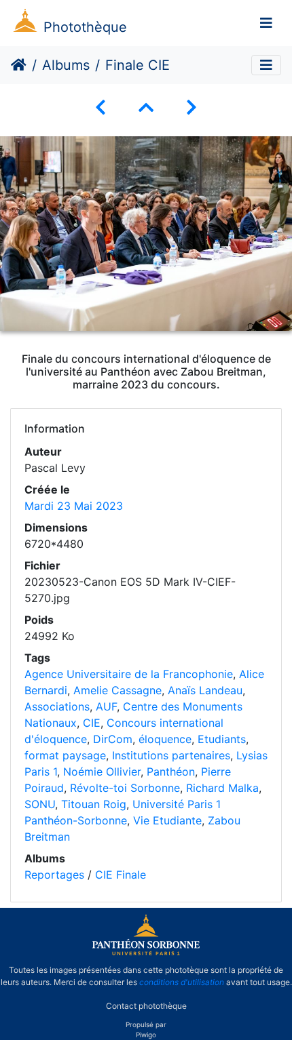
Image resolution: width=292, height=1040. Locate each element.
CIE (92, 722)
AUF (106, 706)
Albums (66, 65)
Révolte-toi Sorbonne (125, 788)
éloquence (165, 739)
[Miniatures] (146, 107)
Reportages (54, 874)
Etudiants (222, 739)
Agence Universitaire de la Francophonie (128, 674)
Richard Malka (222, 788)
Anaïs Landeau (205, 690)
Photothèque (85, 27)
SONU (39, 804)
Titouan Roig (93, 804)
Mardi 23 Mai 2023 (73, 506)
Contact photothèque (146, 1005)
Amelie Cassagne (117, 690)
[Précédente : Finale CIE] (100, 107)
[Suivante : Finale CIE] (191, 107)
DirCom (112, 739)
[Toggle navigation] (266, 23)
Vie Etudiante (167, 820)
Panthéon (171, 771)
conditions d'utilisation (181, 982)
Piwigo (146, 1035)
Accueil (18, 65)
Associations (57, 706)
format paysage (65, 755)
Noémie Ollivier (102, 771)
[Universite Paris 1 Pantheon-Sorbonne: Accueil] (146, 952)
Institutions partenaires (171, 755)
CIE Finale (120, 874)
